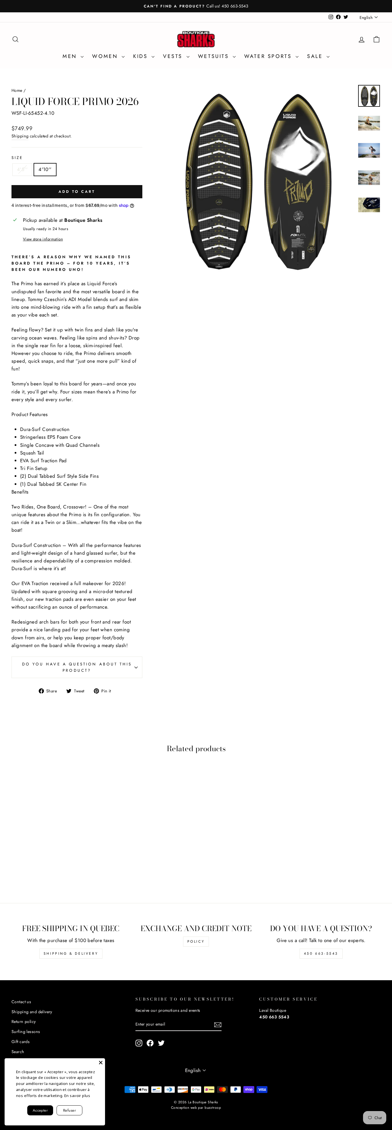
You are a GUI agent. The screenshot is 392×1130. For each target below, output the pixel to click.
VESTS (174, 56)
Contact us (21, 1002)
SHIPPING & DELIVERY (71, 953)
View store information (43, 239)
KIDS (141, 56)
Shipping (19, 136)
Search (17, 1052)
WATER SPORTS (269, 56)
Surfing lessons (25, 1031)
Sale (316, 56)
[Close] (101, 1062)
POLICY (196, 941)
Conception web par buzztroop (196, 1107)
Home (16, 90)
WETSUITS (214, 56)
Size (17, 157)
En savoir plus (77, 1095)
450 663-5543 (321, 953)
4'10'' (45, 169)
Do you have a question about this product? (77, 667)
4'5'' (22, 169)
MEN (71, 56)
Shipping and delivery (31, 1012)
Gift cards (20, 1041)
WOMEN (106, 56)
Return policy (23, 1021)
